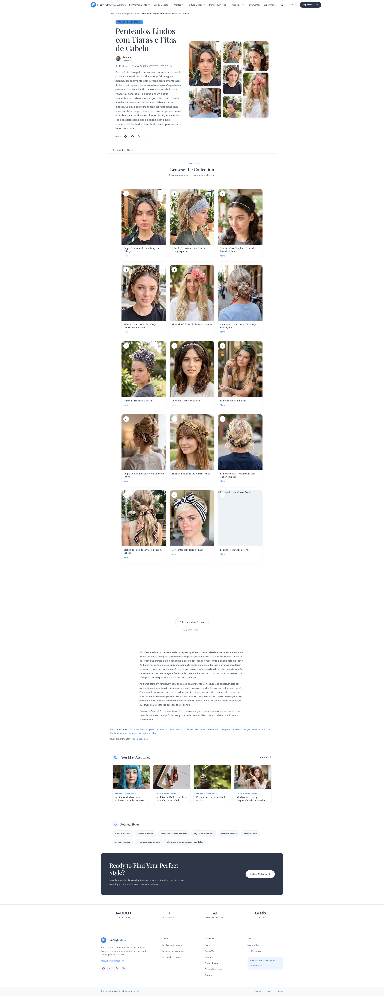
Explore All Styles (258, 874)
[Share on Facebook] (132, 136)
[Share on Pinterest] (125, 136)
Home (207, 945)
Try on (145, 242)
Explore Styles (255, 945)
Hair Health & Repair (171, 957)
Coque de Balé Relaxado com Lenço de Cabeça (144, 475)
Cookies (279, 991)
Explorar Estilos (310, 4)
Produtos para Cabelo (129, 13)
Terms (258, 991)
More (126, 256)
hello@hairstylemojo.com (112, 961)
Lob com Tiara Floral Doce (186, 400)
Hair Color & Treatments (174, 951)
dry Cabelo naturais (204, 833)
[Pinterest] (116, 968)
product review (123, 842)
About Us (209, 951)
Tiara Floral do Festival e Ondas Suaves (192, 324)
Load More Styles (194, 622)
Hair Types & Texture (172, 945)
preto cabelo (250, 833)
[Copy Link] (146, 136)
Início (112, 13)
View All (264, 757)
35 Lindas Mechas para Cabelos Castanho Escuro (156, 729)
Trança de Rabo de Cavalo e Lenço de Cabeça (143, 551)
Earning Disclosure (214, 969)
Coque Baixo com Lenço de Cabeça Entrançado (238, 326)
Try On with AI (254, 951)
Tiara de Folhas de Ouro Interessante (191, 473)
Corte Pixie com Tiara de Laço (187, 549)
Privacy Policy (211, 963)
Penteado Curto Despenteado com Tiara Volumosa (237, 475)
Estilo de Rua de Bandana (233, 400)
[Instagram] (103, 968)
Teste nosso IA (140, 738)
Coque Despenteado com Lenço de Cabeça (141, 250)
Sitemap (209, 975)
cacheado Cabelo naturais (173, 833)
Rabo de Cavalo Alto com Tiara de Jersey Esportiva (189, 250)
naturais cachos (229, 833)
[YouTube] (123, 968)
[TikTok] (110, 968)
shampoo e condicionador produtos (185, 842)
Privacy (268, 991)
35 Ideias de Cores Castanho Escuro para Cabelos (212, 729)
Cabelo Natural (122, 833)
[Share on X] (139, 136)
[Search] (282, 5)
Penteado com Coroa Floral (234, 549)
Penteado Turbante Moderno (138, 400)
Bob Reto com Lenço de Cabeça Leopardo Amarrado (140, 326)
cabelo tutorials (145, 833)
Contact (209, 957)
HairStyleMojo (114, 991)
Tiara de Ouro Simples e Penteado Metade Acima (237, 250)
